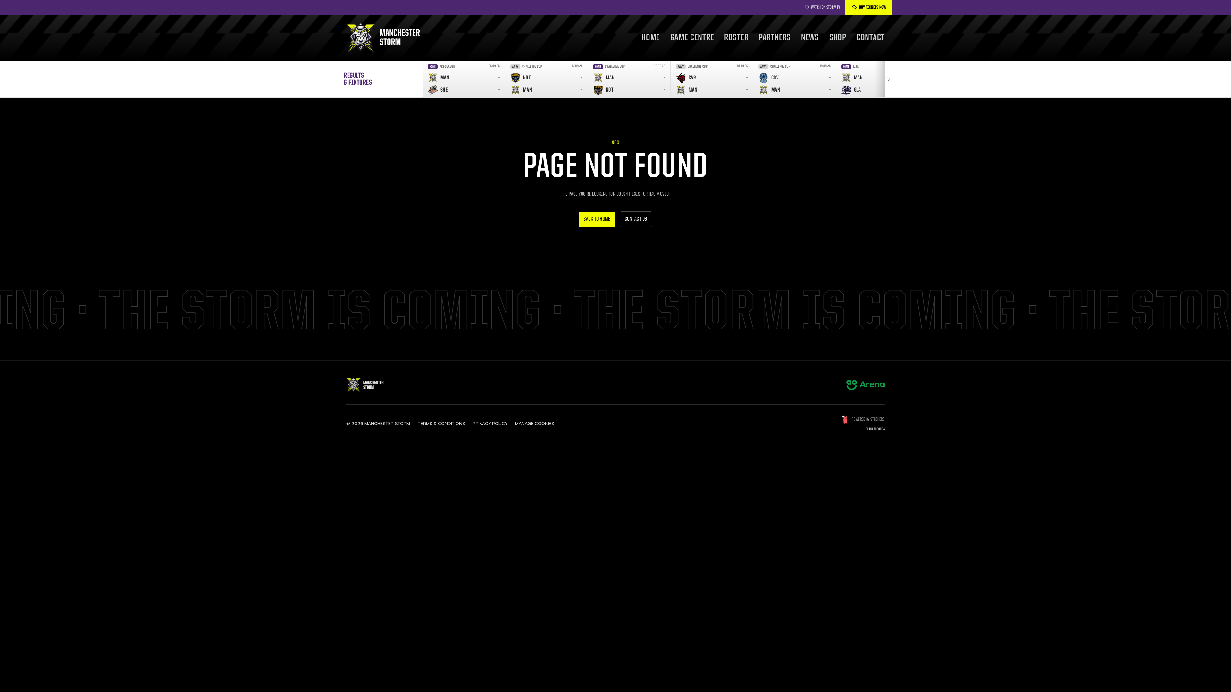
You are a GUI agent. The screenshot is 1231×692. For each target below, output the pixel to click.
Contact (871, 38)
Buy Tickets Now (872, 7)
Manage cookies (534, 423)
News (810, 38)
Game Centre (692, 38)
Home (650, 38)
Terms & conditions (441, 423)
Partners (775, 38)
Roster (736, 38)
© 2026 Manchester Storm (378, 423)
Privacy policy (490, 423)
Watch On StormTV (825, 7)
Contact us (636, 219)
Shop (837, 38)
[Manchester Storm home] (387, 37)
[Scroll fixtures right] (888, 79)
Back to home (596, 219)
